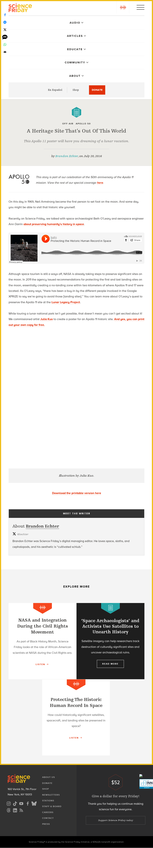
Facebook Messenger (5, 22)
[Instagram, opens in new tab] (8, 803)
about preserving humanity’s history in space (54, 224)
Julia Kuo (46, 319)
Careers (47, 812)
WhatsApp (5, 44)
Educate (75, 49)
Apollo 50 (83, 123)
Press (46, 824)
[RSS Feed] (21, 809)
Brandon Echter (66, 156)
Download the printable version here (76, 493)
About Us (48, 777)
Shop (76, 89)
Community (75, 62)
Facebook (5, 15)
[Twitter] (5, 29)
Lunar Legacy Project (65, 302)
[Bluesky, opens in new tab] (34, 803)
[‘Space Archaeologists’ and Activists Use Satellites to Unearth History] (110, 641)
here (100, 182)
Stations (48, 800)
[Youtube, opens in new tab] (21, 803)
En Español (55, 89)
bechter (22, 534)
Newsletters (51, 795)
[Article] (76, 112)
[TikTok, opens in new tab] (15, 803)
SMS (5, 37)
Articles (75, 36)
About (75, 76)
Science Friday (20, 8)
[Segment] (42, 608)
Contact (48, 818)
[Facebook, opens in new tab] (27, 803)
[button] (123, 7)
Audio (75, 22)
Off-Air (68, 123)
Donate (97, 89)
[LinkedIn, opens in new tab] (15, 809)
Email (5, 52)
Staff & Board (52, 806)
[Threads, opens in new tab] (8, 809)
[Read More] (42, 641)
